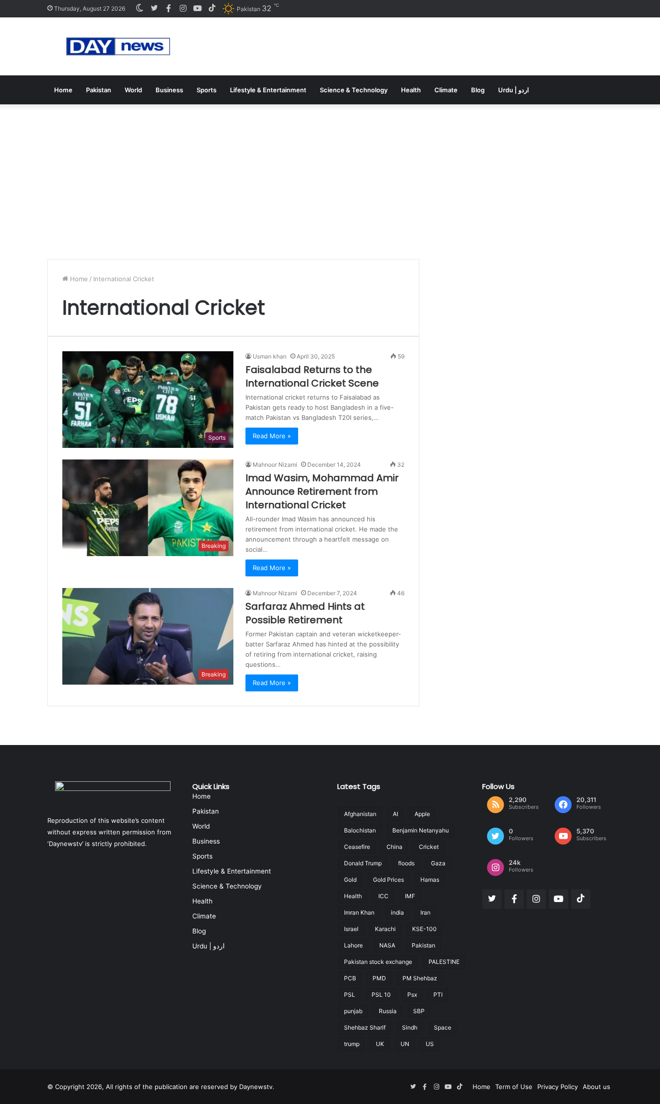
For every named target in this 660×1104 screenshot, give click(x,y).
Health (411, 90)
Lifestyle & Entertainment (268, 90)
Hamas (429, 879)
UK (380, 1043)
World (133, 90)
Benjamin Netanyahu (420, 830)
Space (442, 1027)
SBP (419, 1011)
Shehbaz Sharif (365, 1027)
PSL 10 (381, 994)
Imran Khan (359, 912)
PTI (438, 994)
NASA (387, 945)
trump (351, 1043)
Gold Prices (388, 879)
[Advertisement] (330, 176)
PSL (349, 994)
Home (63, 90)
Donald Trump (363, 863)
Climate (446, 90)
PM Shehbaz (419, 978)
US (430, 1043)
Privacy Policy (557, 1086)
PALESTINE (444, 961)
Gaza (438, 863)
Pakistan (98, 90)
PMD (379, 978)
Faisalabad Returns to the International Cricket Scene (312, 376)
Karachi (385, 928)
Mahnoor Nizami (275, 464)
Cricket (429, 846)
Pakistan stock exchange (378, 961)
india (397, 912)
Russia (388, 1011)
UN (405, 1043)
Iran (425, 912)
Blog (478, 90)
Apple (422, 813)
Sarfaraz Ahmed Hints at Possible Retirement (305, 613)
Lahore (353, 945)
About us (596, 1086)
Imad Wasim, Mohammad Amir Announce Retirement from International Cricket (322, 491)
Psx (412, 994)
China (394, 846)
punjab (353, 1011)
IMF (410, 896)
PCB (350, 978)
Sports (206, 90)
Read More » (272, 436)
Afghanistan (360, 813)
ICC (383, 896)
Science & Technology (353, 90)
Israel (351, 928)
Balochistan (360, 830)
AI (395, 813)
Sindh (409, 1027)
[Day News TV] (118, 46)
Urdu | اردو (513, 90)
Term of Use (513, 1086)
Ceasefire (357, 846)
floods (406, 863)
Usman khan (270, 356)
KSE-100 (424, 928)
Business (169, 90)
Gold (350, 879)
